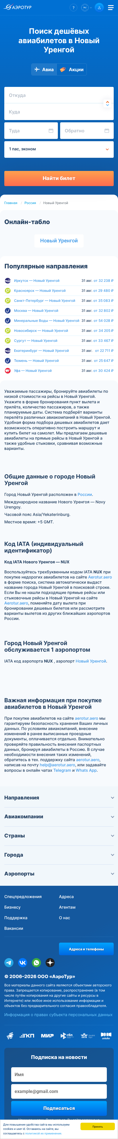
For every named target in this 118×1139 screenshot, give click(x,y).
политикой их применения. (43, 1133)
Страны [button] (14, 836)
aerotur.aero (86, 718)
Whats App (86, 770)
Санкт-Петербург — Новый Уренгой (44, 300)
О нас (64, 917)
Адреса (66, 896)
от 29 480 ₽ (103, 291)
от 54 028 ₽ (104, 321)
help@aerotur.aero (57, 765)
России (85, 494)
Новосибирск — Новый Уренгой (41, 330)
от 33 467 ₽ (103, 341)
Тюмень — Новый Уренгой (36, 360)
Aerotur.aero (100, 577)
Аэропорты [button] (19, 874)
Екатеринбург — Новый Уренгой (41, 350)
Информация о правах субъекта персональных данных (58, 1014)
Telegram (62, 770)
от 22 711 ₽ (104, 351)
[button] (73, 7)
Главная (10, 203)
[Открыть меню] (111, 7)
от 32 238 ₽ (104, 281)
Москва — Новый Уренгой (36, 310)
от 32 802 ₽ (104, 311)
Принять (98, 1126)
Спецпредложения (23, 896)
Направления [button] (21, 798)
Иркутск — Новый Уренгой (37, 280)
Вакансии (13, 928)
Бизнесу (12, 907)
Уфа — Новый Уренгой (33, 370)
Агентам (67, 907)
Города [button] (13, 855)
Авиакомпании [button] (23, 817)
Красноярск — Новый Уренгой (40, 290)
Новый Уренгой (59, 241)
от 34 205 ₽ (104, 331)
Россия (30, 203)
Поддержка (15, 917)
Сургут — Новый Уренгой (35, 340)
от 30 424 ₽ (103, 371)
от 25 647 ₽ (104, 361)
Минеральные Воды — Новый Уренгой (46, 320)
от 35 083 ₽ (103, 301)
